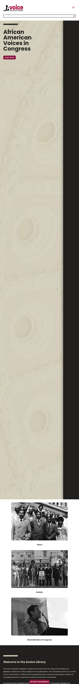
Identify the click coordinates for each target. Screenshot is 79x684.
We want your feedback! (39, 682)
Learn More (9, 57)
